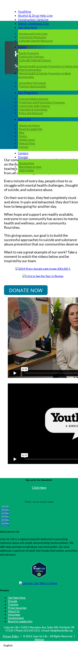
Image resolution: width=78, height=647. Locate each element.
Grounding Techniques (32, 83)
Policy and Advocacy (31, 113)
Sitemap (39, 639)
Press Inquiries (17, 607)
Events (23, 136)
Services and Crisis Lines (33, 33)
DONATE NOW (26, 290)
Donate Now (26, 163)
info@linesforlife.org (61, 630)
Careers (23, 153)
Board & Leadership (30, 129)
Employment (16, 618)
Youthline (24, 12)
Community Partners (31, 56)
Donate (23, 157)
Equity (22, 47)
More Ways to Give (30, 167)
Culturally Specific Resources (36, 41)
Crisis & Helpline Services (33, 99)
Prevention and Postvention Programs (42, 102)
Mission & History (29, 125)
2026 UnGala (26, 170)
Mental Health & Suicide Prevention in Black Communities (44, 75)
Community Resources (32, 37)
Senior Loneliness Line (33, 23)
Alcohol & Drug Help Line (35, 15)
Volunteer (14, 614)
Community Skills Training (34, 106)
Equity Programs (29, 53)
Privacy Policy (11, 636)
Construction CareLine (33, 19)
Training (13, 604)
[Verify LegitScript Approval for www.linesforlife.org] (39, 576)
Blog (21, 132)
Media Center (27, 140)
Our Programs (28, 93)
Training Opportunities (32, 86)
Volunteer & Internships (33, 109)
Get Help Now (27, 27)
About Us (24, 119)
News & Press (27, 143)
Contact (23, 147)
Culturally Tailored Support (35, 60)
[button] (39, 645)
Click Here (39, 487)
